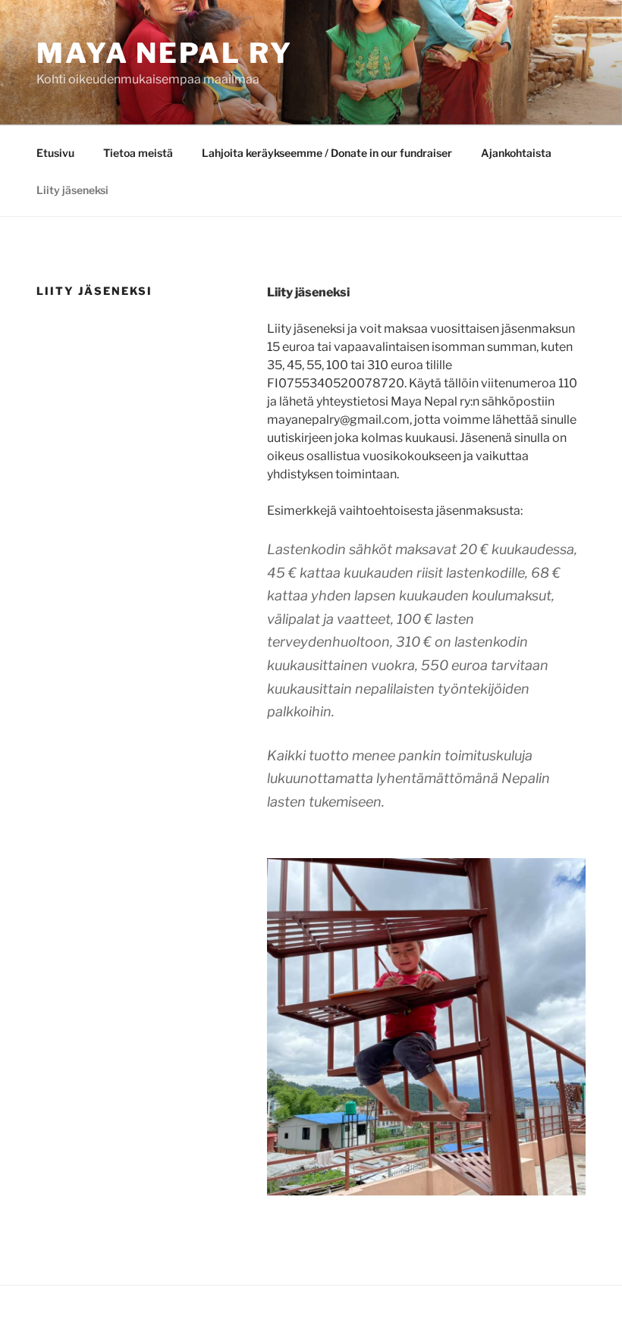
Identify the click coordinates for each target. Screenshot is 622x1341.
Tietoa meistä (138, 152)
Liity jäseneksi (72, 189)
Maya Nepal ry (164, 53)
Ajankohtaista (516, 152)
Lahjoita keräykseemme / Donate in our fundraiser (327, 152)
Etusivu (55, 152)
